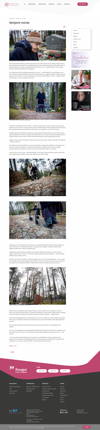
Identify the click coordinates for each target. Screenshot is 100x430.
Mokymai (75, 36)
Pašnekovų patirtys (30, 389)
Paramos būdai (45, 391)
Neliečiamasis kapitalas (47, 393)
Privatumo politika (80, 410)
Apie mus (75, 30)
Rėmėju (65, 371)
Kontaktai (75, 48)
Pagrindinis (12, 18)
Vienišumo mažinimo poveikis (49, 389)
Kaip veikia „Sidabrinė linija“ (32, 387)
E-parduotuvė (45, 397)
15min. (15, 346)
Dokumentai (76, 33)
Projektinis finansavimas (47, 395)
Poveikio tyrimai (77, 39)
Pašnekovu (53, 371)
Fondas (59, 4)
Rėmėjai (44, 400)
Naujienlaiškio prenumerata (82, 413)
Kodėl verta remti (46, 387)
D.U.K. (10, 389)
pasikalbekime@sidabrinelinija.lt (32, 422)
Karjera (75, 45)
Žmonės (75, 42)
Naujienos (67, 4)
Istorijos (24, 18)
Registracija (12, 393)
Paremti (84, 4)
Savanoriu (41, 371)
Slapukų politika (80, 411)
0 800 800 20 (29, 420)
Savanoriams (31, 4)
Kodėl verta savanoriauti (15, 387)
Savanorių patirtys (13, 391)
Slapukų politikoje (40, 428)
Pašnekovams (42, 4)
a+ (64, 27)
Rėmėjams (51, 4)
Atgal (12, 352)
